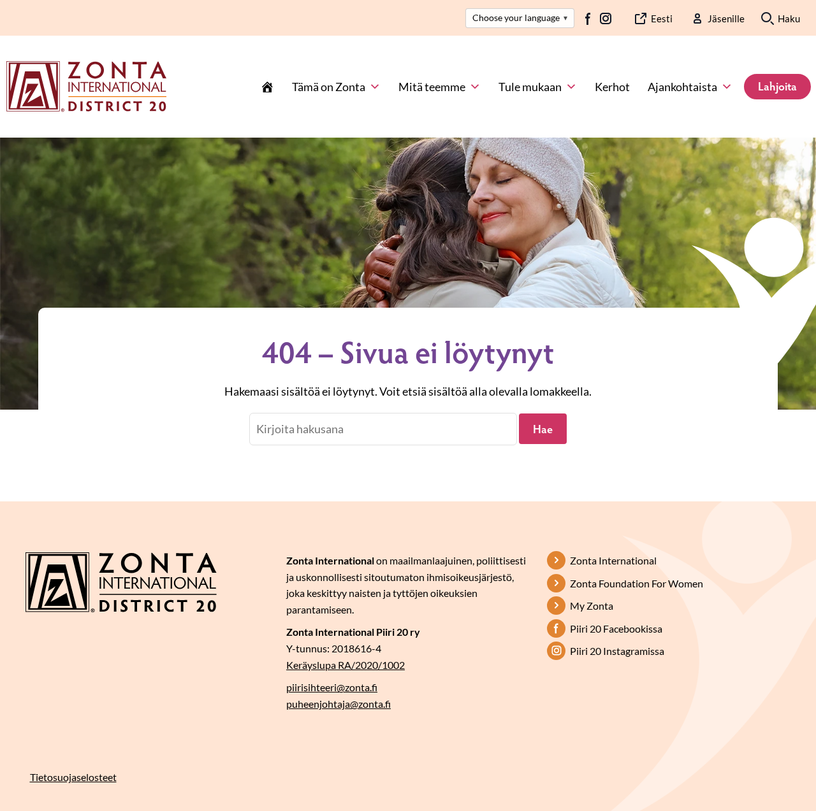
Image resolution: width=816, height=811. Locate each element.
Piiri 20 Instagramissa (617, 651)
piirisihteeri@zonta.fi (331, 687)
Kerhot (612, 87)
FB (588, 18)
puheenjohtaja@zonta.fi (338, 704)
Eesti (662, 18)
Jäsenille (726, 18)
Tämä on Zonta (328, 87)
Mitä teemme (431, 87)
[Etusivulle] (86, 85)
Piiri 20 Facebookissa (616, 628)
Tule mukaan (530, 87)
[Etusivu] (267, 86)
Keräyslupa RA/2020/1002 (345, 665)
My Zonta (591, 605)
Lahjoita (777, 86)
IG (605, 18)
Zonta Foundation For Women (636, 583)
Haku (789, 18)
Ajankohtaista (682, 87)
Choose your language (519, 17)
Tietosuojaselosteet (73, 777)
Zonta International (613, 560)
